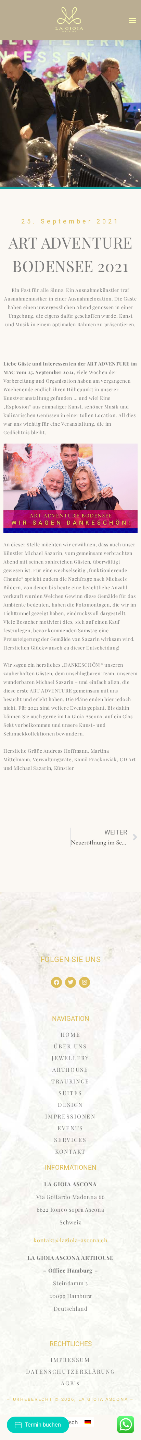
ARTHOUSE (70, 1069)
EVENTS (70, 1128)
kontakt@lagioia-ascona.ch (70, 1240)
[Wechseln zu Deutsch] (87, 1422)
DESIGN (70, 1104)
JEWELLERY (70, 1057)
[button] (132, 20)
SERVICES (70, 1139)
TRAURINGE (70, 1081)
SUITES (70, 1093)
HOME (71, 1034)
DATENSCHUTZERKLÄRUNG (70, 1371)
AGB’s (70, 1383)
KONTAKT (70, 1151)
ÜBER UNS (70, 1046)
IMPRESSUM (70, 1359)
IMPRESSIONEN (70, 1116)
